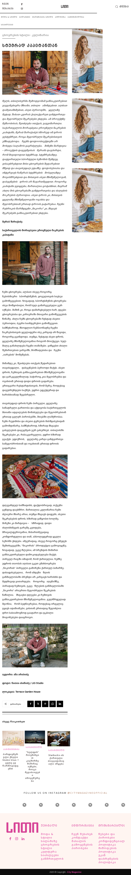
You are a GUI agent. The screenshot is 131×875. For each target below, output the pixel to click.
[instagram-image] (8, 805)
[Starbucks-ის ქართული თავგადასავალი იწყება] (58, 740)
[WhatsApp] (52, 704)
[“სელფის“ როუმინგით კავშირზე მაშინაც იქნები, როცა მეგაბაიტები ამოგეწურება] (35, 739)
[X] (38, 704)
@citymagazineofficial (88, 792)
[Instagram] (22, 9)
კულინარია (40, 35)
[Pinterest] (45, 704)
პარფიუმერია (11, 749)
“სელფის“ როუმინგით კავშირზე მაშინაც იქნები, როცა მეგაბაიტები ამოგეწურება (32, 766)
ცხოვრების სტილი (16, 35)
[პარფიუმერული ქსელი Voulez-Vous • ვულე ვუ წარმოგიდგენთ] (13, 740)
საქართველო (34, 747)
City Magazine (74, 872)
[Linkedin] (60, 704)
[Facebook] (22, 4)
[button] (121, 6)
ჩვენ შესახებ (8, 6)
